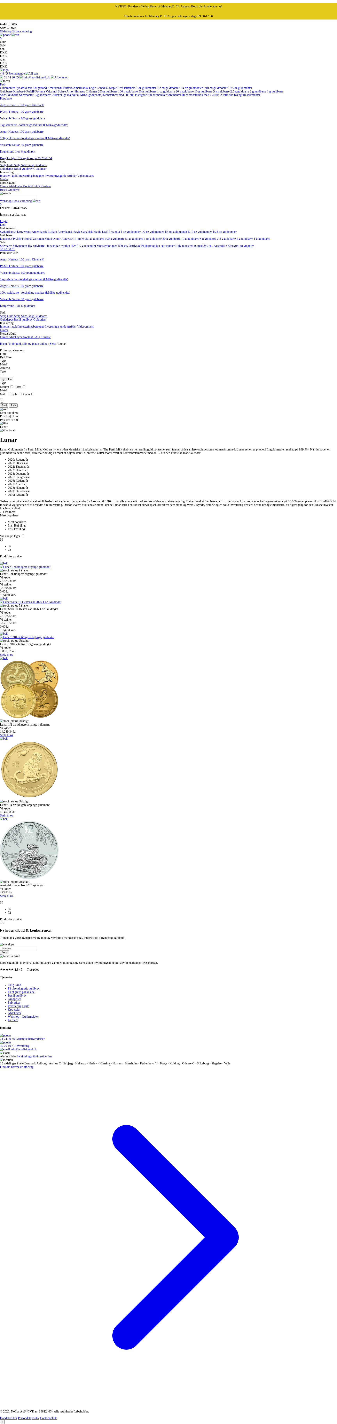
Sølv (3, 95)
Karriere (46, 186)
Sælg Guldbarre (37, 165)
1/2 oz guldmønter (168, 88)
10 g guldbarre (203, 91)
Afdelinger (16, 186)
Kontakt (28, 186)
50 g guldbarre (147, 91)
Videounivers (85, 175)
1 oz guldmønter (146, 88)
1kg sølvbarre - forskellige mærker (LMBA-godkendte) (68, 95)
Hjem (3, 343)
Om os (4, 186)
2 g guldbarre (258, 91)
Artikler (72, 175)
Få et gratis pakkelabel (21, 992)
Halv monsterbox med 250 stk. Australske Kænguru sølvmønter (221, 95)
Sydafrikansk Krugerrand (31, 88)
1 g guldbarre (275, 91)
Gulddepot (7, 168)
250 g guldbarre (108, 91)
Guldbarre (6, 91)
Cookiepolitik (48, 1418)
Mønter (5, 386)
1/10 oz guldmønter (215, 88)
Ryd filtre (7, 379)
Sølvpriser (14, 1002)
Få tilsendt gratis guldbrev (24, 988)
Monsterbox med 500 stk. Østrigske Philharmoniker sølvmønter (142, 95)
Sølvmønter (26, 95)
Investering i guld (18, 1006)
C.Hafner (92, 91)
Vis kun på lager (10, 536)
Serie (53, 343)
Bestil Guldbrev (10, 189)
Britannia (130, 88)
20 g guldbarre (185, 91)
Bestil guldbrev (23, 168)
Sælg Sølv (20, 165)
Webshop (6, 31)
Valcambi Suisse (56, 91)
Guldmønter (8, 88)
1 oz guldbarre (166, 91)
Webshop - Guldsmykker (23, 1016)
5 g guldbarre (221, 91)
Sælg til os (6, 654)
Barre (18, 386)
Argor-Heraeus (76, 91)
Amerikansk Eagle (85, 88)
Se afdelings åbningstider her (34, 1056)
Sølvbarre (12, 95)
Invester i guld (9, 175)
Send (4, 952)
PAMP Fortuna (36, 91)
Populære (6, 98)
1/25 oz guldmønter (240, 88)
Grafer (4, 179)
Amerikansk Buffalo (60, 88)
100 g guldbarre (128, 91)
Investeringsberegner (31, 175)
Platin (27, 394)
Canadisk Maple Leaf (110, 88)
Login (3, 221)
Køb (2, 84)
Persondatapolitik (28, 1418)
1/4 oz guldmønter (191, 88)
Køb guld (14, 1009)
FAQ (37, 186)
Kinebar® (19, 91)
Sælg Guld (7, 165)
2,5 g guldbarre (240, 91)
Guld (3, 394)
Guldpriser (39, 168)
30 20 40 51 (7, 249)
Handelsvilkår (8, 1418)
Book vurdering (22, 31)
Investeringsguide (56, 175)
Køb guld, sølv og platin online (28, 343)
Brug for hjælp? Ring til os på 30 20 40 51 (26, 158)
